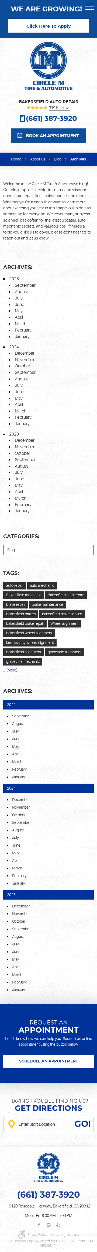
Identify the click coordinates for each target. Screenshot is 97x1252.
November (24, 359)
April (19, 317)
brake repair (15, 604)
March (20, 323)
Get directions (48, 1108)
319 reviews (59, 108)
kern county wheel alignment (30, 642)
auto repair (14, 585)
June (19, 304)
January (22, 336)
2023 (14, 434)
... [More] (10, 670)
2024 (14, 347)
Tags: (11, 573)
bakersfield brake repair (25, 623)
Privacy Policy (38, 1235)
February (23, 330)
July (19, 298)
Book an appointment (52, 136)
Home (16, 159)
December (24, 353)
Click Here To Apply (48, 26)
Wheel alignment (64, 623)
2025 (14, 278)
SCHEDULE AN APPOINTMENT (48, 1061)
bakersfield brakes (21, 614)
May (19, 310)
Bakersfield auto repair (66, 595)
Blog (57, 159)
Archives (78, 159)
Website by (64, 1235)
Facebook (39, 1225)
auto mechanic (42, 585)
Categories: (21, 536)
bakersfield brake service (62, 614)
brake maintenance (47, 604)
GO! (82, 1124)
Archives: (17, 691)
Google (48, 1225)
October (22, 366)
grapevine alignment (64, 652)
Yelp (58, 1225)
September (25, 285)
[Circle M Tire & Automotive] (49, 66)
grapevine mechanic (23, 661)
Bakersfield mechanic (23, 595)
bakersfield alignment (23, 652)
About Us (37, 159)
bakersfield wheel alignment (29, 633)
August (21, 291)
